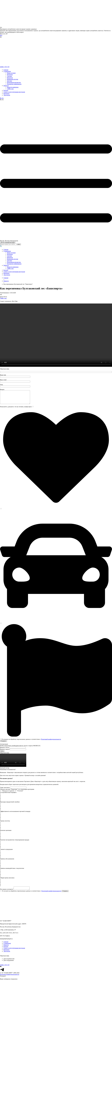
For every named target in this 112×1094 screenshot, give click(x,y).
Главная (6, 70)
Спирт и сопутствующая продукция (14, 92)
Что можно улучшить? (6, 889)
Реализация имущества (14, 82)
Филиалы (10, 74)
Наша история (11, 73)
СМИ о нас (10, 89)
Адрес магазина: (5, 787)
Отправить (65, 891)
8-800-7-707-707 (4, 67)
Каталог (6, 90)
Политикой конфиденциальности (51, 739)
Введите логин (4, 747)
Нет (1, 35)
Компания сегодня (12, 79)
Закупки (9, 81)
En (3, 98)
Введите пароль (4, 749)
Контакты (6, 93)
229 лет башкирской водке (8, 242)
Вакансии (10, 77)
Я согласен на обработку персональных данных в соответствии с (31, 891)
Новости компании (12, 87)
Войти (2, 751)
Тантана (9, 76)
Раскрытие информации (14, 84)
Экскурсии (7, 95)
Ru (1, 98)
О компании (7, 71)
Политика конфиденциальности (9, 974)
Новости (6, 85)
